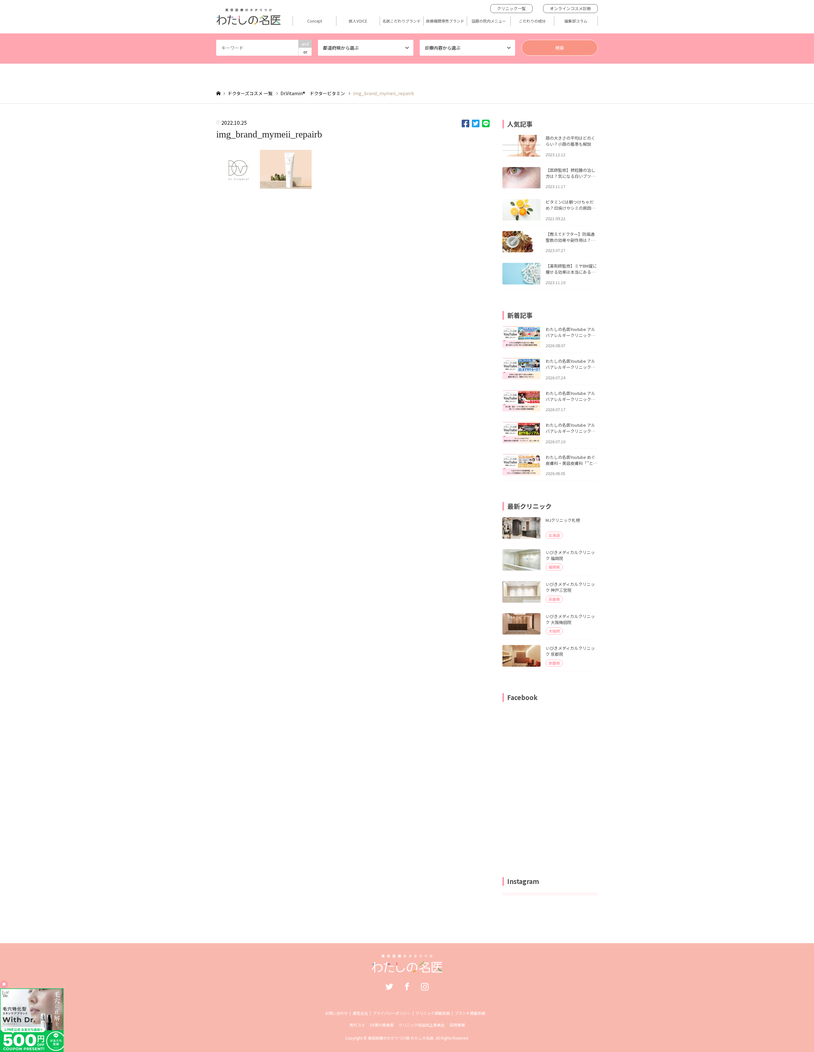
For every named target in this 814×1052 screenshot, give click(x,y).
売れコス (357, 1024)
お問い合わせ (336, 1013)
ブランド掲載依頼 (470, 1013)
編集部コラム (575, 21)
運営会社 (360, 1013)
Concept (314, 21)
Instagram (425, 986)
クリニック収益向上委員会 (422, 1024)
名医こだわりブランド (402, 21)
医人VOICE (358, 21)
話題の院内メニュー (489, 21)
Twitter (389, 986)
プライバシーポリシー (392, 1013)
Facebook (407, 986)
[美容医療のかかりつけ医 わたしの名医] (407, 969)
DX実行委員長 (382, 1024)
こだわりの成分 (532, 21)
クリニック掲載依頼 (433, 1013)
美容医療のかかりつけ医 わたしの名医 (401, 1038)
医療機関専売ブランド (445, 21)
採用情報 (457, 1024)
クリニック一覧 (511, 8)
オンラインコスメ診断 (570, 8)
